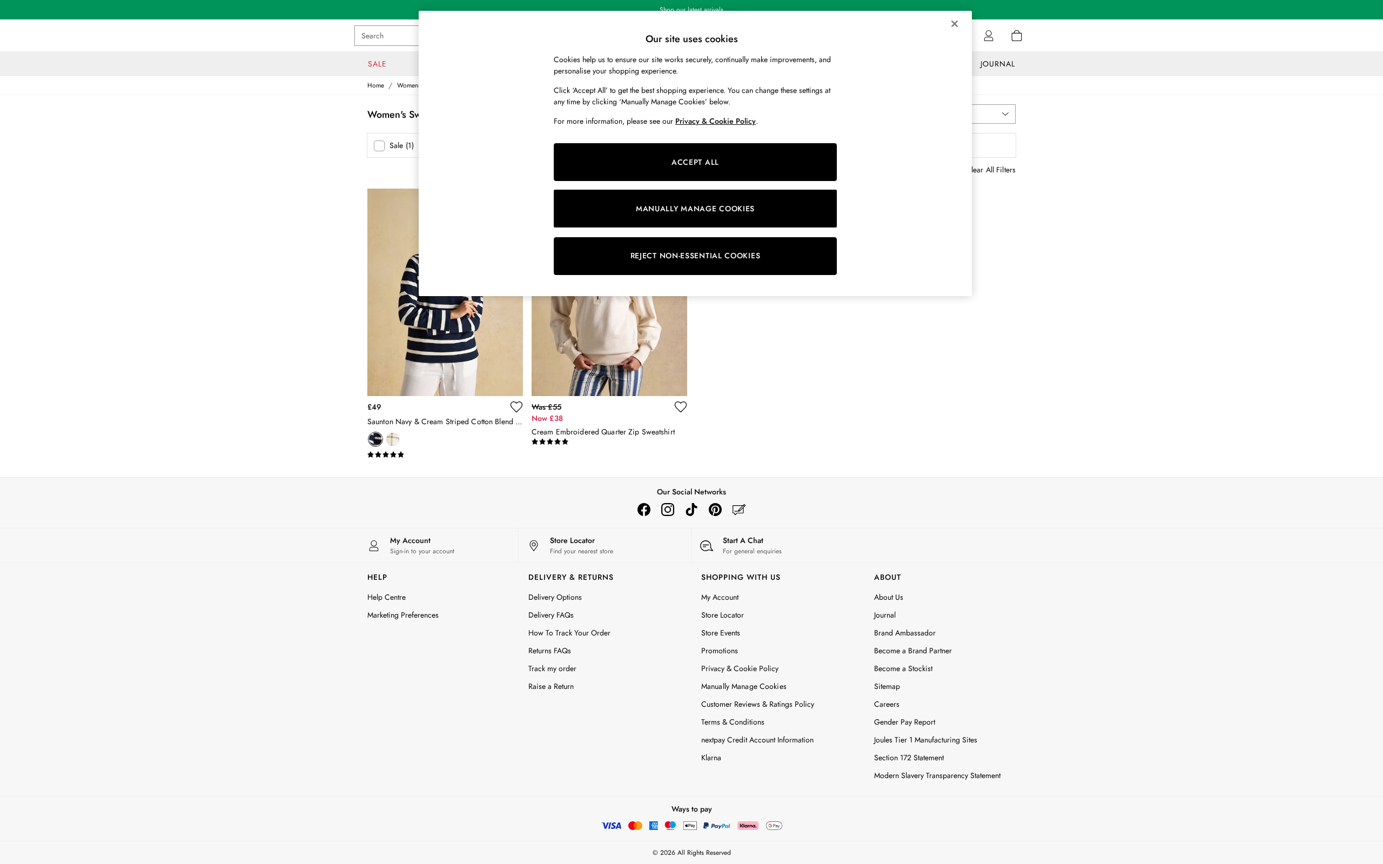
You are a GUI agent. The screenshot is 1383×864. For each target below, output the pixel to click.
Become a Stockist (903, 668)
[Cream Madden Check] (392, 439)
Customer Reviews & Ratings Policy (757, 704)
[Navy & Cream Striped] (375, 439)
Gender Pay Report (904, 721)
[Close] (954, 24)
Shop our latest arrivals (691, 10)
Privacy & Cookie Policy (739, 668)
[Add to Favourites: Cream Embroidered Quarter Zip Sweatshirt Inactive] (680, 406)
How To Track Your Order (569, 632)
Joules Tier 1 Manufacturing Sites (925, 739)
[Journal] (739, 509)
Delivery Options (555, 597)
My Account (720, 597)
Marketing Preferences (403, 615)
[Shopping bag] (1017, 36)
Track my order (552, 668)
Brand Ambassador (905, 632)
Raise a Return (551, 686)
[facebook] (644, 509)
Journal (885, 615)
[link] (989, 36)
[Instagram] (668, 509)
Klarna (711, 757)
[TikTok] (691, 509)
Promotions (719, 650)
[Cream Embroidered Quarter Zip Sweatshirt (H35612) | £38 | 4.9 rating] (609, 442)
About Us (888, 597)
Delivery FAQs (551, 615)
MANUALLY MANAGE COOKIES (695, 208)
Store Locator (722, 615)
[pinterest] (715, 509)
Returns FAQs (549, 650)
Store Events (720, 632)
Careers (886, 704)
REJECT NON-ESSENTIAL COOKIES (695, 255)
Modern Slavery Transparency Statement (937, 775)
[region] (695, 153)
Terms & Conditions (732, 721)
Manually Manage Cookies (744, 686)
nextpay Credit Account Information (757, 739)
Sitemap (887, 686)
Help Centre (386, 597)
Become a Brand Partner (913, 650)
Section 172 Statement (909, 757)
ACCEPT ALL (695, 162)
